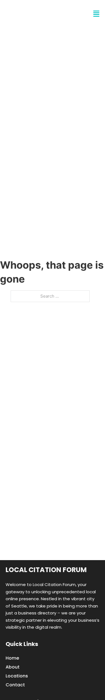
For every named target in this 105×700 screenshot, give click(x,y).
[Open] (96, 13)
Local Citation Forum (46, 569)
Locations (17, 676)
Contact (15, 685)
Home (12, 658)
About (13, 667)
